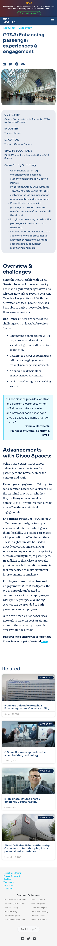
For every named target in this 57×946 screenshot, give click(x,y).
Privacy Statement (12, 876)
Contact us (8, 888)
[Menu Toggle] (52, 20)
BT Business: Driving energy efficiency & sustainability (22, 800)
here (44, 641)
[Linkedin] (22, 938)
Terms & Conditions (12, 873)
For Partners (9, 885)
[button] (4, 64)
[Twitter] (28, 938)
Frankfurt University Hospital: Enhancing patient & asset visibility (26, 707)
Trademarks (9, 882)
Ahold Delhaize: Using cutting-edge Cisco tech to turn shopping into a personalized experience (27, 848)
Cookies (7, 879)
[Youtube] (34, 938)
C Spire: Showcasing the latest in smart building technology (25, 754)
